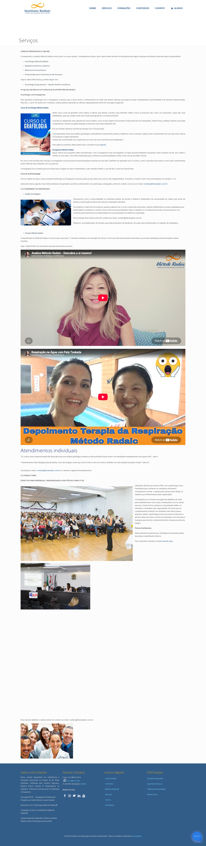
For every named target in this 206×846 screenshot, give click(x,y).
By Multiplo (137, 836)
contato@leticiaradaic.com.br (155, 184)
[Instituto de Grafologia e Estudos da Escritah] (37, 8)
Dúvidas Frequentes (155, 778)
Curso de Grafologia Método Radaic (35, 108)
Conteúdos (109, 805)
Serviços (108, 794)
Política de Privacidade (156, 789)
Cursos (108, 800)
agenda (103, 145)
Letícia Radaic (110, 778)
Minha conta (152, 794)
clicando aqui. (167, 541)
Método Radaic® (112, 789)
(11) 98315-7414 (73, 781)
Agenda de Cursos (154, 784)
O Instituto (109, 784)
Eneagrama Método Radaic (63, 150)
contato (83, 784)
